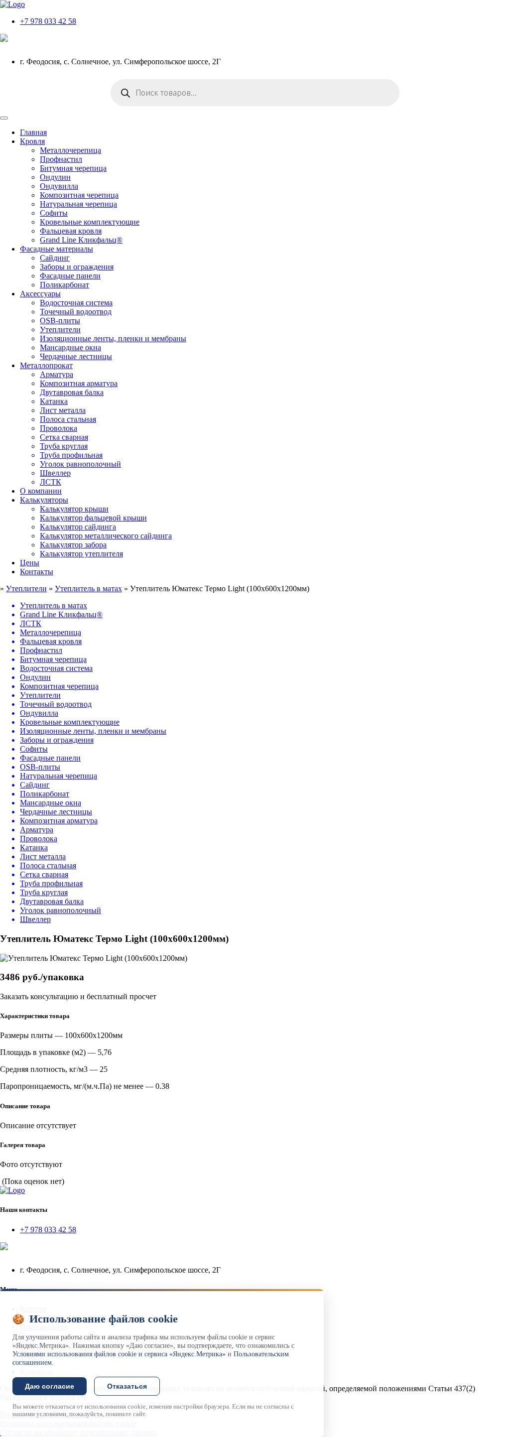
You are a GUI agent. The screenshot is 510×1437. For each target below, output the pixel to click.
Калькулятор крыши (74, 509)
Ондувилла (59, 186)
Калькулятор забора (73, 544)
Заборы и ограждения (77, 266)
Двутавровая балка (72, 392)
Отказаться (127, 1386)
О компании (41, 491)
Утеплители (60, 329)
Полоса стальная (68, 419)
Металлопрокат (46, 365)
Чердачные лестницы (76, 356)
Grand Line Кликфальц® (81, 240)
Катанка (54, 401)
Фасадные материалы (56, 249)
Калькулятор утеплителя (81, 553)
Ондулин (55, 177)
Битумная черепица (73, 168)
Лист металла (63, 410)
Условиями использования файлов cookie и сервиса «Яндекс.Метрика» (119, 1354)
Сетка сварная (64, 437)
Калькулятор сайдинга (78, 527)
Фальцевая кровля (71, 231)
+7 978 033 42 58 (48, 21)
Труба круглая (64, 446)
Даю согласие (49, 1386)
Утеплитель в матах (88, 588)
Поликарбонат (64, 284)
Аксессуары (40, 293)
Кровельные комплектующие (89, 222)
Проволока (58, 428)
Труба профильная (71, 455)
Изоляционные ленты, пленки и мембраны (113, 338)
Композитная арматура (79, 383)
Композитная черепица (79, 195)
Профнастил (61, 159)
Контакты (36, 571)
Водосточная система (76, 302)
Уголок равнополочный (80, 464)
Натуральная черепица (78, 204)
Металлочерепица (70, 150)
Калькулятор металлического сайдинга (106, 535)
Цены (29, 562)
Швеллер (55, 473)
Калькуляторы (44, 500)
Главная (33, 132)
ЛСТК (50, 482)
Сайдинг (55, 258)
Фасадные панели (70, 275)
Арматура (56, 374)
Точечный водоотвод (76, 311)
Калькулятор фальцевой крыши (93, 518)
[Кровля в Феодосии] (12, 4)
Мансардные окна (70, 347)
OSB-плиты (60, 320)
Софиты (54, 213)
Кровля (32, 141)
